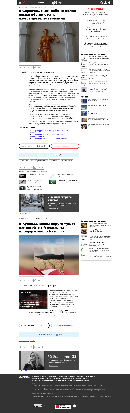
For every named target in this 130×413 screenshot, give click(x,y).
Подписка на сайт (90, 376)
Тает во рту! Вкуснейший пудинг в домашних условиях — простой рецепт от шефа (99, 231)
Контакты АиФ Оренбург (54, 378)
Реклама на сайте (68, 378)
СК (73, 118)
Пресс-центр (52, 376)
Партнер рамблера (48, 405)
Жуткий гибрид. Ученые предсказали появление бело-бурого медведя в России (100, 237)
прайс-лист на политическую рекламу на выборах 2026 (49, 380)
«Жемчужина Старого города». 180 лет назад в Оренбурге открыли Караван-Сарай (96, 21)
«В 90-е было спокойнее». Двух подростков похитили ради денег (99, 57)
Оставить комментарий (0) (65, 146)
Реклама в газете (81, 378)
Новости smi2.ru (25, 213)
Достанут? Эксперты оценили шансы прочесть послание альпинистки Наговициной (100, 64)
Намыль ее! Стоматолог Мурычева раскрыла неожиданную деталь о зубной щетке (99, 250)
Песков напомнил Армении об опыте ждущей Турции (99, 112)
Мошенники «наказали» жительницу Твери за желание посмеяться (99, 125)
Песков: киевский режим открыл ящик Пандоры (98, 100)
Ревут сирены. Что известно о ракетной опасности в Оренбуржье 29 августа (95, 14)
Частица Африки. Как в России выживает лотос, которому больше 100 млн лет (99, 70)
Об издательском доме (39, 376)
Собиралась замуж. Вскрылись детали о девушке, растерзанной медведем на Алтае (98, 244)
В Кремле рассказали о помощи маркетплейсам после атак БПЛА (98, 119)
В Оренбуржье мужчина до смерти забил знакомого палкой (67, 175)
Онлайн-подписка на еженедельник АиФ (70, 376)
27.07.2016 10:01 (23, 7)
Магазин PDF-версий (38, 378)
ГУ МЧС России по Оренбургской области (31, 276)
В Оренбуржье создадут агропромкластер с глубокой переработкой (96, 29)
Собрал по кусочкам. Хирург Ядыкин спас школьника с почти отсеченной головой (100, 256)
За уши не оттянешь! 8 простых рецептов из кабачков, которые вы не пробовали (100, 225)
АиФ (32, 63)
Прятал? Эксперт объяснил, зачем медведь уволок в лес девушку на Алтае (99, 83)
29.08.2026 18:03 (23, 219)
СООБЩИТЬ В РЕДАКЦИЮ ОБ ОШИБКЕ (78, 380)
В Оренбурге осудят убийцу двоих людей (49, 139)
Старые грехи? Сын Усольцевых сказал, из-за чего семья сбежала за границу (99, 77)
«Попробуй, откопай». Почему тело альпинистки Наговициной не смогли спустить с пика (99, 89)
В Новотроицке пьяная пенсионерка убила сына (34, 181)
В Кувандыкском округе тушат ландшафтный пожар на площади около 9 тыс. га (96, 44)
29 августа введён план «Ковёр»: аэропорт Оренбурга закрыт (95, 37)
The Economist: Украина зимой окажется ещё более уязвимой (97, 106)
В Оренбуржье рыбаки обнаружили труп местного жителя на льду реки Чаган (35, 188)
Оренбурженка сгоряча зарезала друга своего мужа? (67, 181)
